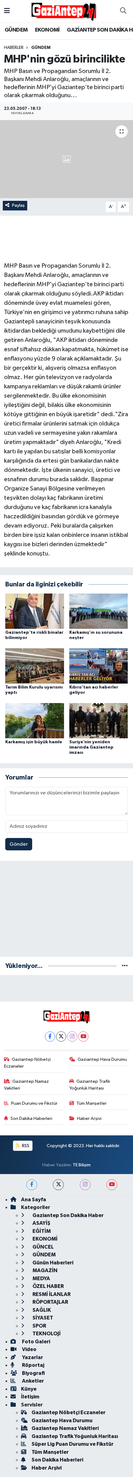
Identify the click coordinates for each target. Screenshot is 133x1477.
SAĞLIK (41, 1310)
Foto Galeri (35, 1341)
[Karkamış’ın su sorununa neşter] (98, 611)
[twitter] (58, 1184)
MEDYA (41, 1278)
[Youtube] (83, 1036)
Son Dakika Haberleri (31, 1118)
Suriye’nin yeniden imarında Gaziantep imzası (91, 747)
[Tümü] (125, 966)
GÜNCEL (43, 1247)
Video (28, 1349)
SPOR (39, 1325)
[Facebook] (50, 1036)
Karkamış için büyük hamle (33, 742)
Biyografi (33, 1373)
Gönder (19, 844)
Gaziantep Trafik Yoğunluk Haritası (89, 1084)
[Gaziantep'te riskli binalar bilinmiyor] (34, 611)
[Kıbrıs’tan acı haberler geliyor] (98, 665)
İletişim (30, 1396)
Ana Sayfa (33, 1199)
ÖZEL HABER (48, 1286)
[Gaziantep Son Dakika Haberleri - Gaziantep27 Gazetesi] (63, 11)
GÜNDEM (16, 30)
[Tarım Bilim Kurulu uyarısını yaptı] (34, 665)
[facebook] (31, 1184)
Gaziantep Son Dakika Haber (68, 1215)
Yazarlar (32, 1357)
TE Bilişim (82, 1165)
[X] (61, 1036)
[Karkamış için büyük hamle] (34, 720)
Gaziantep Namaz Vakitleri (26, 1084)
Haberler (14, 47)
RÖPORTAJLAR (50, 1302)
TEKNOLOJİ (46, 1333)
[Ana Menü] (7, 11)
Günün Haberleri (52, 1262)
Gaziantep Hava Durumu (102, 1059)
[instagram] (85, 1184)
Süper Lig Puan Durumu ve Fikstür (73, 1444)
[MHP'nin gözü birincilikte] (66, 159)
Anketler (32, 1381)
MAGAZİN (45, 1270)
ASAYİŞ (41, 1223)
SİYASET (42, 1317)
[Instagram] (72, 1036)
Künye (28, 1389)
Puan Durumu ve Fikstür (34, 1103)
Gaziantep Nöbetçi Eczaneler (27, 1063)
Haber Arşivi (89, 1118)
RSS (25, 1145)
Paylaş (18, 205)
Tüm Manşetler (91, 1103)
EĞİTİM (41, 1231)
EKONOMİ (47, 30)
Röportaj (32, 1365)
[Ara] (123, 11)
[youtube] (111, 1184)
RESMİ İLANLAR (51, 1294)
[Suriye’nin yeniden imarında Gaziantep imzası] (98, 720)
